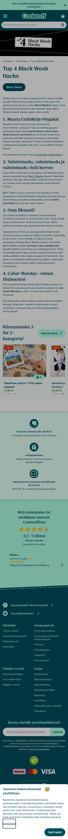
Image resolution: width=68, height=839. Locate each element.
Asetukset (9, 823)
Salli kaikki (55, 832)
